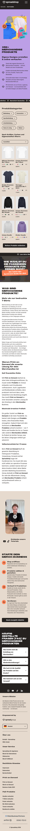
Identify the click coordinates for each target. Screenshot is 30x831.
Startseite (3, 6)
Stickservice (6, 756)
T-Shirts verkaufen (8, 799)
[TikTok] (9, 541)
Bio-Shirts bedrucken (9, 804)
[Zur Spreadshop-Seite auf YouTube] (13, 690)
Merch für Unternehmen (9, 753)
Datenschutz (6, 770)
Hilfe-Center (6, 742)
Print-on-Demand (7, 782)
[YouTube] (5, 541)
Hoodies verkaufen (8, 796)
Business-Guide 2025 (9, 787)
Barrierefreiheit (7, 773)
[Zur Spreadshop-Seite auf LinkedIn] (22, 690)
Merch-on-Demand (8, 784)
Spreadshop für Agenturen (10, 751)
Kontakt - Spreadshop (9, 739)
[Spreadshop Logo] (11, 2)
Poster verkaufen (8, 801)
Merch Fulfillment (8, 759)
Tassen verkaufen (8, 806)
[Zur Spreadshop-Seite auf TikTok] (17, 690)
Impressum (6, 768)
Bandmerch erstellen (9, 809)
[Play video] (15, 517)
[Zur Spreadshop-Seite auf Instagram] (8, 690)
